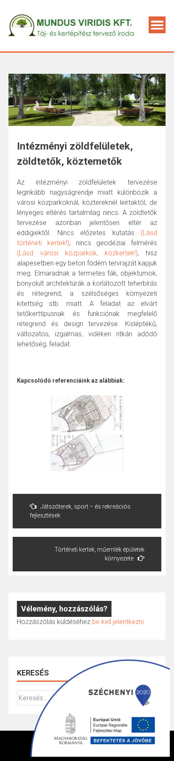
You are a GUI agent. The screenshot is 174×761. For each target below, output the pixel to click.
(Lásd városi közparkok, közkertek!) (77, 253)
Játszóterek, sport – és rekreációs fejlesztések (80, 511)
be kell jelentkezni (118, 622)
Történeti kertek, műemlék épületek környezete (99, 554)
